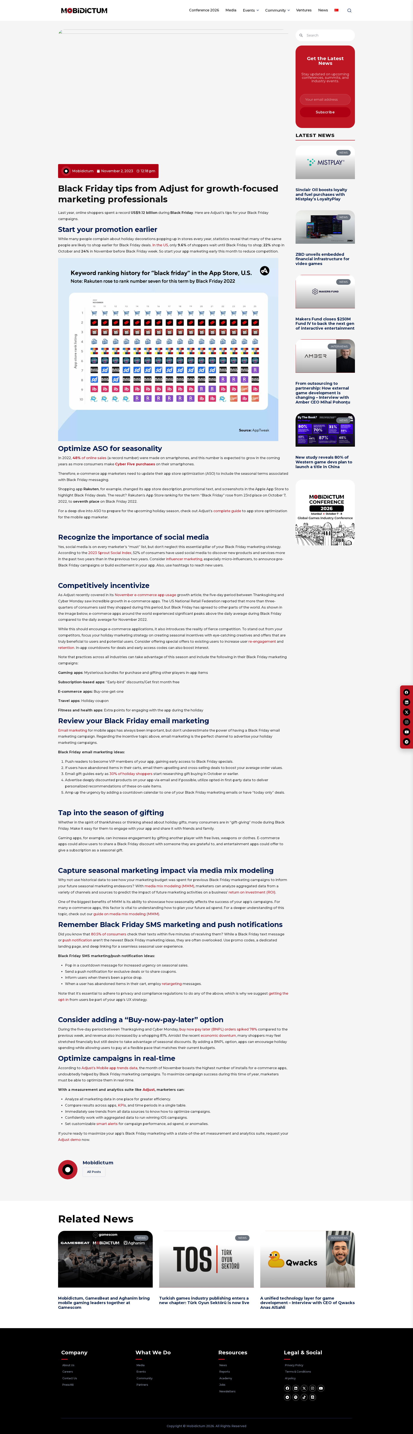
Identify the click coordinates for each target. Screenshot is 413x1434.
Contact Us (69, 1378)
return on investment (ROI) (252, 892)
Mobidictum (98, 1163)
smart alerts (107, 1124)
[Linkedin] (295, 1388)
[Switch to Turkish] (336, 10)
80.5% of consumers (109, 934)
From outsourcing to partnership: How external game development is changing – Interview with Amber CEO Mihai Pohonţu (323, 392)
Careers (67, 1371)
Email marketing (72, 730)
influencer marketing (184, 559)
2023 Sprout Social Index (109, 553)
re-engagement (262, 641)
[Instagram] (312, 1388)
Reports (224, 1371)
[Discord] (312, 1397)
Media (230, 10)
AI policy (290, 1378)
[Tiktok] (304, 1397)
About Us (68, 1365)
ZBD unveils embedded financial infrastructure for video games (323, 259)
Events (249, 10)
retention (66, 648)
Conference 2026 (204, 10)
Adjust (149, 1090)
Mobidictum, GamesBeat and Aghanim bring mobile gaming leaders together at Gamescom (104, 1303)
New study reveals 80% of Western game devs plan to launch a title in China (324, 462)
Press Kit (68, 1384)
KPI (121, 1105)
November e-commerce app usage (145, 595)
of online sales (89, 458)
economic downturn (218, 1036)
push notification (77, 940)
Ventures (304, 10)
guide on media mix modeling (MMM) (126, 914)
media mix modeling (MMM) (169, 886)
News (323, 10)
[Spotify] (295, 1397)
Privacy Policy (294, 1365)
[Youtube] (320, 1388)
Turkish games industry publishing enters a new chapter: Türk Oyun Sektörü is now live (204, 1300)
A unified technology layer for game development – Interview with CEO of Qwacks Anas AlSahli (307, 1303)
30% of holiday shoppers (131, 774)
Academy (225, 1378)
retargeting (172, 984)
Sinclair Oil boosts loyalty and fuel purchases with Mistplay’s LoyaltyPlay (321, 194)
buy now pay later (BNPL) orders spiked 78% (218, 1029)
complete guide (227, 511)
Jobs (222, 1384)
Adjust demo (69, 1140)
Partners (142, 1384)
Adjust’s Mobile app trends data (109, 1068)
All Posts (94, 1172)
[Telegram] (287, 1397)
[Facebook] (287, 1388)
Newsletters (227, 1391)
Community (275, 10)
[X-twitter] (304, 1388)
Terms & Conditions (298, 1371)
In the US (160, 245)
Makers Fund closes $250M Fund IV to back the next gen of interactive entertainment (325, 324)
